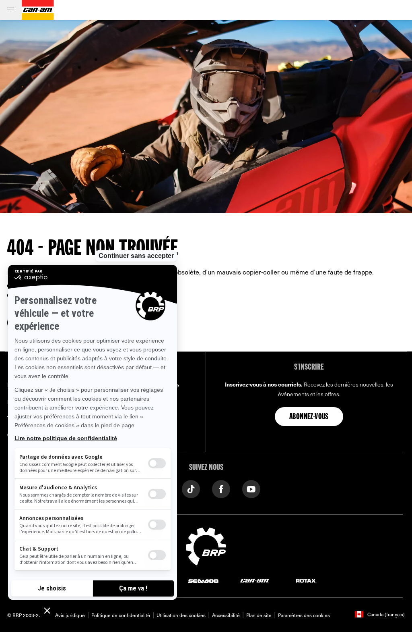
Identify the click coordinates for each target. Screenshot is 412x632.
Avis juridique (70, 615)
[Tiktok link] (191, 488)
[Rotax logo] (306, 580)
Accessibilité (226, 615)
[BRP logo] (206, 545)
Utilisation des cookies (181, 615)
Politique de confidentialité (120, 615)
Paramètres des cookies (304, 615)
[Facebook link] (221, 488)
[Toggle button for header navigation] (11, 10)
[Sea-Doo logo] (203, 580)
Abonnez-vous (309, 417)
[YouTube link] (251, 488)
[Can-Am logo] (38, 10)
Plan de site (259, 615)
